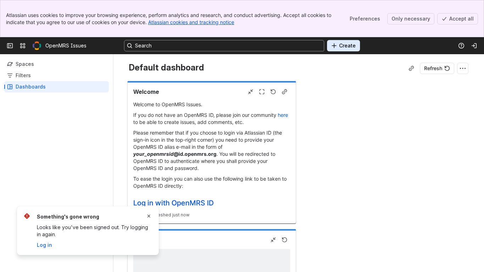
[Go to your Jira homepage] (37, 45)
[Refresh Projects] (284, 239)
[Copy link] (411, 68)
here (283, 115)
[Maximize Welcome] (262, 91)
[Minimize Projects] (273, 239)
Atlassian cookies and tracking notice (191, 22)
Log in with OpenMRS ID (173, 203)
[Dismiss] (149, 216)
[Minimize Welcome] (250, 91)
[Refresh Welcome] (273, 91)
